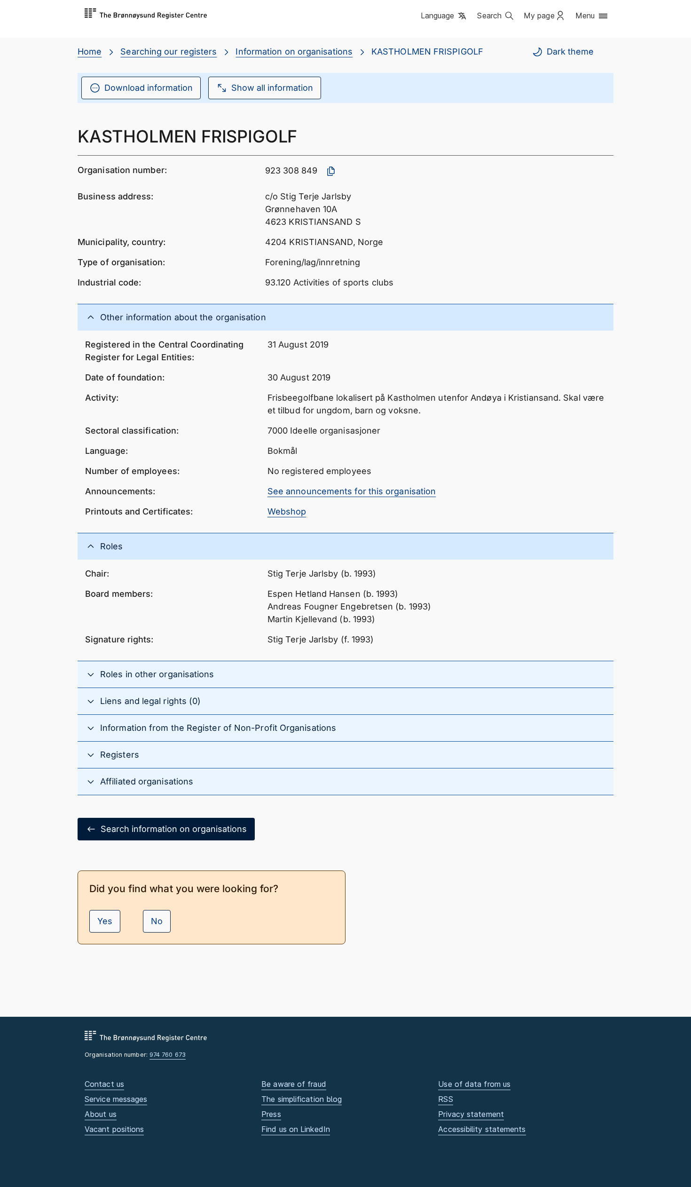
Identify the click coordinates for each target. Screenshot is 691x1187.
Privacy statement (471, 1114)
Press (271, 1114)
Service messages (116, 1099)
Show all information (272, 88)
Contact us (104, 1084)
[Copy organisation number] (331, 171)
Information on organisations (294, 51)
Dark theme (570, 51)
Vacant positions (114, 1129)
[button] (444, 16)
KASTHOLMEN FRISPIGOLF (427, 51)
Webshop (286, 511)
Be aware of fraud (293, 1084)
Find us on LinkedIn (295, 1129)
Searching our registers (168, 51)
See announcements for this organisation (351, 491)
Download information (148, 88)
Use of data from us (474, 1084)
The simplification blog (301, 1099)
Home (90, 51)
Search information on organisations (174, 829)
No (157, 921)
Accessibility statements (482, 1129)
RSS (445, 1099)
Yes (104, 921)
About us (101, 1114)
